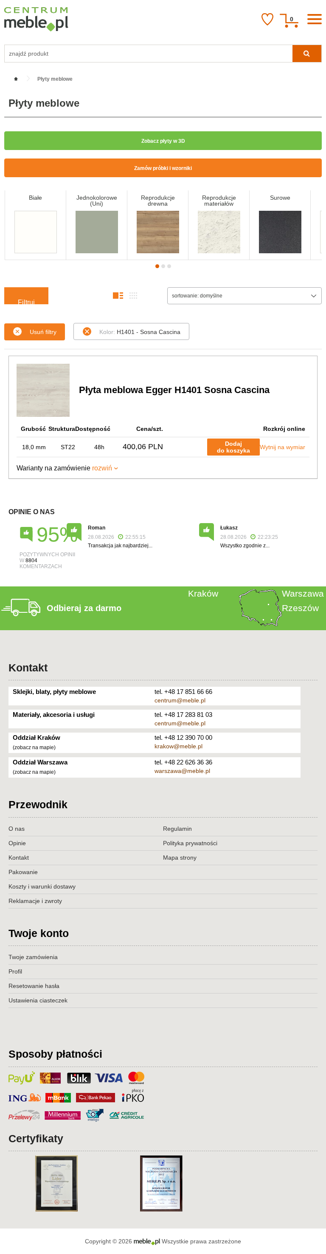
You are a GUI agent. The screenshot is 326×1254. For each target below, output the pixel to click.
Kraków (203, 593)
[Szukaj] (306, 53)
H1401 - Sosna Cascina (139, 331)
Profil (15, 971)
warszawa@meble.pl (182, 770)
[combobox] (244, 295)
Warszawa (303, 593)
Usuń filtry (43, 331)
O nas (16, 828)
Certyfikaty (35, 1138)
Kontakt (28, 668)
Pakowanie (23, 872)
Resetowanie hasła (33, 985)
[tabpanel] (35, 225)
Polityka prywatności (190, 843)
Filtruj (26, 301)
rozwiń (102, 468)
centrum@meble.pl (180, 700)
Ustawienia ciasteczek (37, 1000)
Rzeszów (300, 608)
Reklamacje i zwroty (35, 900)
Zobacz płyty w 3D (163, 141)
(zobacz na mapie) (34, 747)
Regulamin (177, 828)
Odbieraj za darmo (84, 608)
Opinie (17, 843)
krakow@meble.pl (178, 746)
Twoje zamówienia (33, 957)
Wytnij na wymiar (282, 447)
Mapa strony (180, 857)
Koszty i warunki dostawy (42, 886)
